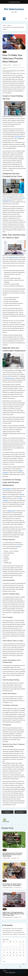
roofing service (11, 510)
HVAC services (10, 378)
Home (4, 51)
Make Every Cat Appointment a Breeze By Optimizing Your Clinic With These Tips (13, 914)
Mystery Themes (18, 972)
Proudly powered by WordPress (18, 970)
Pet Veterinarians (14, 9)
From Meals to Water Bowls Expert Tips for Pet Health (12, 884)
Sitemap (8, 970)
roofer (17, 546)
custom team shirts (13, 257)
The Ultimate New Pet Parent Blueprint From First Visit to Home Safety (12, 854)
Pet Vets (15, 65)
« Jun (4, 961)
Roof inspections (7, 488)
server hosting (18, 136)
